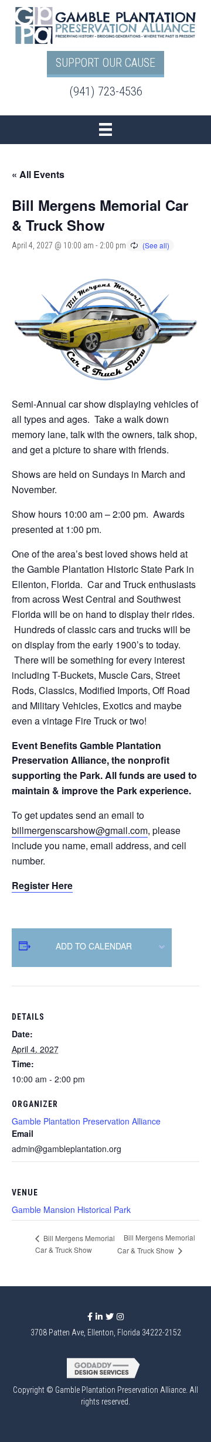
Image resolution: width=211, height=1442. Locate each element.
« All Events (38, 174)
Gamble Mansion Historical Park (71, 1209)
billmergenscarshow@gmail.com (80, 830)
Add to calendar (94, 946)
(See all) (155, 245)
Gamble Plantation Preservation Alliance (86, 1121)
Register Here (42, 885)
